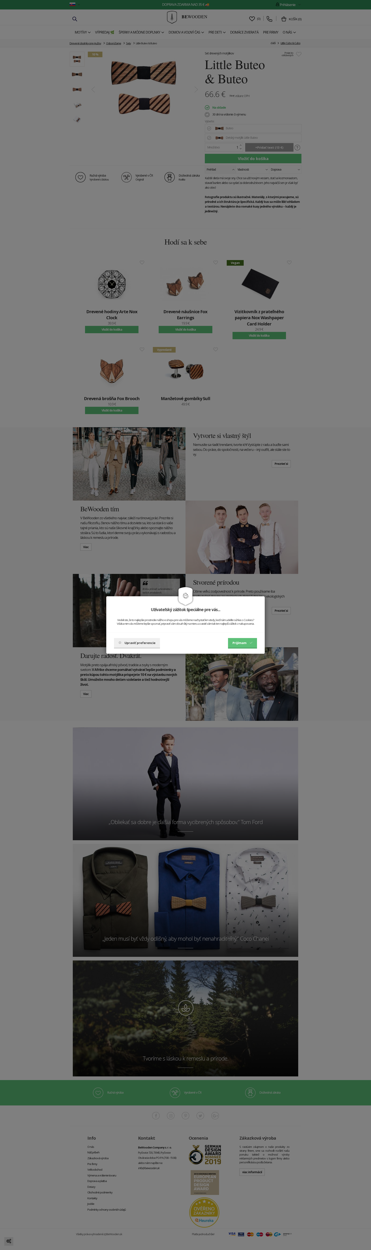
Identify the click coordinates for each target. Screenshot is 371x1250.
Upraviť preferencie (140, 643)
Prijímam (239, 643)
